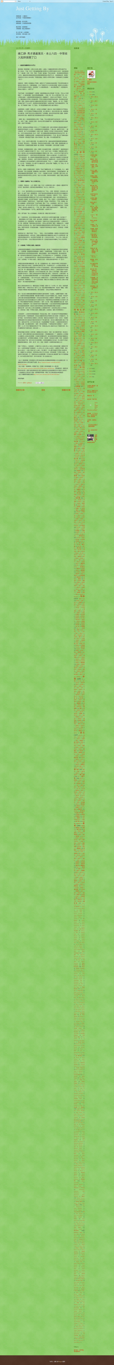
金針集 (83, 355)
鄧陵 (82, 790)
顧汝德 (79, 901)
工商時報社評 (81, 109)
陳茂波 (78, 561)
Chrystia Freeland (78, 985)
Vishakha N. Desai (78, 1323)
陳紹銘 (83, 572)
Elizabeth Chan (79, 1021)
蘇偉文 (78, 894)
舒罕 (84, 631)
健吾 (79, 448)
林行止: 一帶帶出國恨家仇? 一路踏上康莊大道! (94, 242)
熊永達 (77, 727)
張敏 (84, 472)
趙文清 (80, 735)
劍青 (82, 759)
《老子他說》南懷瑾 (78, 71)
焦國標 (83, 624)
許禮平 (83, 529)
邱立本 (77, 352)
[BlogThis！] (38, 383)
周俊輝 (77, 297)
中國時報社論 (81, 112)
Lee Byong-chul (79, 1129)
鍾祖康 (83, 863)
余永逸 (83, 216)
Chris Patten (82, 975)
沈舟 (80, 280)
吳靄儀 (83, 237)
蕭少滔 (79, 829)
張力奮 (76, 457)
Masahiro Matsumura (78, 1165)
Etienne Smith (82, 1025)
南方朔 (82, 367)
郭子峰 (76, 534)
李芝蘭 (79, 256)
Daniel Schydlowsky (78, 992)
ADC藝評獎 (77, 906)
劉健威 (75, 749)
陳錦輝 (83, 587)
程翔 (83, 626)
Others (75, 1218)
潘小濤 (76, 770)
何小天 (76, 204)
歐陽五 (83, 764)
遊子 (75, 718)
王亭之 (83, 136)
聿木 (75, 197)
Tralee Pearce (80, 1318)
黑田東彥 (76, 674)
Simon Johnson (81, 1278)
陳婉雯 (83, 568)
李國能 (83, 263)
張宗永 (78, 465)
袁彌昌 (80, 434)
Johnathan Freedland (78, 1093)
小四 (79, 103)
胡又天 (81, 390)
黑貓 (81, 674)
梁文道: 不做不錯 (92, 399)
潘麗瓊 (75, 774)
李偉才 (82, 261)
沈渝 (82, 283)
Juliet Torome (79, 1112)
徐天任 (81, 417)
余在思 (83, 218)
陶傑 (82, 596)
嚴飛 (82, 891)
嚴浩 (75, 893)
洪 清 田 (83, 381)
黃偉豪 (83, 662)
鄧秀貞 (77, 790)
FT (82, 1026)
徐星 (82, 419)
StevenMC (76, 1295)
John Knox (82, 1090)
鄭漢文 (83, 806)
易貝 (79, 316)
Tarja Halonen (82, 1301)
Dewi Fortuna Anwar (80, 1009)
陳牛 (79, 551)
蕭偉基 (81, 833)
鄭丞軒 (83, 795)
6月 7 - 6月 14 (94, 134)
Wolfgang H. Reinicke (78, 1328)
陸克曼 (77, 600)
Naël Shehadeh (81, 1199)
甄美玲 (75, 729)
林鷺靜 (81, 348)
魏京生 (76, 872)
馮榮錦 (83, 640)
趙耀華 (81, 740)
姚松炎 (80, 374)
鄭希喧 (81, 797)
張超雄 (83, 476)
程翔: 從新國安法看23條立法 (94, 181)
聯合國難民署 (81, 850)
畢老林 (78, 512)
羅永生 (80, 874)
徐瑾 (82, 422)
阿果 (75, 360)
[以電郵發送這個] (36, 383)
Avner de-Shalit (77, 949)
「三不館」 (76, 90)
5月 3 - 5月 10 (94, 292)
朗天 (83, 426)
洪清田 (83, 383)
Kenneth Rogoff (77, 1121)
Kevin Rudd (80, 1122)
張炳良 (76, 469)
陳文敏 (79, 548)
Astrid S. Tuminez (78, 946)
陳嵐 (82, 573)
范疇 (77, 400)
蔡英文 (79, 781)
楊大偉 (79, 681)
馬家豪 (81, 439)
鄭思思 (79, 800)
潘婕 (78, 771)
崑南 (78, 451)
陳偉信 (76, 567)
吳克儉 (83, 227)
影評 (75, 761)
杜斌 (78, 277)
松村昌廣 (80, 319)
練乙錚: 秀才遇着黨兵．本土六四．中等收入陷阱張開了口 (94, 272)
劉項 (78, 754)
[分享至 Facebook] (41, 383)
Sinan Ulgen (76, 1282)
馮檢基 (76, 642)
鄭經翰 (78, 806)
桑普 (81, 427)
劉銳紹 (76, 757)
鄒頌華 (79, 720)
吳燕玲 (77, 237)
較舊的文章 (66, 390)
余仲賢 (77, 218)
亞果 (80, 290)
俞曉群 (83, 362)
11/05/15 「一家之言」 (94, 256)
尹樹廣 (83, 115)
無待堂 (77, 624)
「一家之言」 (78, 88)
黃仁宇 (82, 643)
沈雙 (80, 285)
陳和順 (79, 556)
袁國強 (75, 433)
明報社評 (79, 309)
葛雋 (77, 711)
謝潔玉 (79, 858)
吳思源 (75, 230)
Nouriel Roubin (78, 1210)
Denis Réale (76, 1006)
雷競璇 (81, 722)
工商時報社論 (80, 110)
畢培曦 (76, 513)
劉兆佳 (81, 744)
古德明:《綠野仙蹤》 (91, 420)
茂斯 (78, 397)
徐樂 (78, 422)
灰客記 (83, 191)
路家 (82, 717)
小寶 (75, 109)
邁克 (78, 860)
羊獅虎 (77, 196)
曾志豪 (83, 614)
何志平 (75, 206)
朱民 (82, 184)
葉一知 (75, 698)
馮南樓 (83, 638)
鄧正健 (83, 788)
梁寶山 (77, 510)
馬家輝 (76, 441)
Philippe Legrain (78, 1229)
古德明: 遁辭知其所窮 (93, 198)
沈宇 (80, 278)
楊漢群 (75, 689)
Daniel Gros (80, 990)
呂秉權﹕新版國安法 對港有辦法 (94, 230)
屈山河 (76, 306)
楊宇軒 (83, 682)
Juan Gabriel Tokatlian (79, 1110)
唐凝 (82, 409)
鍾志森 (83, 860)
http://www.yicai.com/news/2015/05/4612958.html (46, 374)
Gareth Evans (78, 1028)
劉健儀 (80, 749)
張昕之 (76, 467)
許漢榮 (77, 529)
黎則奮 (78, 814)
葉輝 (80, 708)
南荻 (78, 369)
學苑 (83, 819)
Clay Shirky (76, 987)
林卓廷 (78, 331)
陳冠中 (75, 560)
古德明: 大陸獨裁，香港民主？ (94, 166)
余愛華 (76, 223)
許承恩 (76, 525)
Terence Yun (78, 1306)
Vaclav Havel (77, 1320)
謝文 (80, 853)
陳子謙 (78, 544)
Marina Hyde (76, 1151)
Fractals (77, 1026)
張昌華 (83, 465)
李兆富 (79, 251)
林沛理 (82, 329)
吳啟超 (79, 234)
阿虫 (82, 359)
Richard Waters (81, 1241)
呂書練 (75, 242)
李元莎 (76, 246)
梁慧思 (83, 506)
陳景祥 (76, 575)
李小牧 (83, 244)
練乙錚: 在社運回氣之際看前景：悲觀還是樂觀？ (94, 188)
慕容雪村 (80, 761)
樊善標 (77, 764)
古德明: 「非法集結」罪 (94, 225)
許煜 (83, 527)
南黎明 (83, 369)
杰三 (84, 316)
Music (83, 1196)
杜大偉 (79, 275)
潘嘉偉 (77, 773)
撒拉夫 (78, 763)
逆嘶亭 (78, 436)
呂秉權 (80, 241)
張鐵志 (79, 489)
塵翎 (79, 723)
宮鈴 (78, 414)
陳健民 (82, 567)
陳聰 (82, 589)
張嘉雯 (79, 482)
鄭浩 (78, 802)
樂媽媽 (83, 763)
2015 (90, 94)
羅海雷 (81, 879)
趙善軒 (78, 738)
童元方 (78, 628)
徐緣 (75, 424)
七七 (83, 100)
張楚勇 (75, 479)
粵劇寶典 (78, 694)
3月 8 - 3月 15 (94, 326)
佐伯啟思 (78, 201)
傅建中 (78, 606)
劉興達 (83, 757)
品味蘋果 (83, 371)
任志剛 (83, 165)
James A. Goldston (79, 1069)
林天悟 (83, 323)
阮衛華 (81, 289)
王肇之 (78, 141)
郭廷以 (82, 536)
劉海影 (81, 747)
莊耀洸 (75, 520)
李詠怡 (81, 265)
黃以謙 (78, 649)
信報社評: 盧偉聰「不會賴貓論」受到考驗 (94, 250)
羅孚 (84, 875)
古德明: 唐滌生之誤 (93, 155)
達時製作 (80, 718)
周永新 (79, 295)
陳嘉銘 (78, 582)
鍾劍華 (77, 865)
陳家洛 (83, 563)
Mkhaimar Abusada (78, 1184)
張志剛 (81, 462)
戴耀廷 (79, 848)
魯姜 (75, 809)
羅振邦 (75, 879)
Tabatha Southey (79, 1297)
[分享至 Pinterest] (43, 383)
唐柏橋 (83, 407)
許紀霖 (78, 527)
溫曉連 (78, 693)
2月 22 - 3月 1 (94, 334)
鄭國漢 (77, 804)
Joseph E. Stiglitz (79, 1107)
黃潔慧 (80, 667)
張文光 (77, 460)
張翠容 (77, 484)
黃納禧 (77, 659)
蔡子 (79, 776)
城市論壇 (78, 373)
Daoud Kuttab (77, 994)
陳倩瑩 (83, 561)
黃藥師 (78, 671)
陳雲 (79, 579)
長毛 (76, 357)
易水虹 (80, 314)
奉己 (75, 304)
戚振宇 (79, 491)
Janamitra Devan (78, 1073)
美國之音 (79, 388)
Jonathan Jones (78, 1098)
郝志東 (83, 436)
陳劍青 (81, 584)
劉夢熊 (76, 756)
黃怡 (75, 652)
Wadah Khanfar (79, 1326)
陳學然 (78, 587)
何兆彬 (81, 204)
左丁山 (83, 158)
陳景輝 (82, 575)
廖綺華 (77, 725)
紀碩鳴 (83, 385)
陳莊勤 (77, 573)
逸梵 (75, 635)
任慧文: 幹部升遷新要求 (94, 176)
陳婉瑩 (77, 570)
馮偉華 (77, 640)
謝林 (77, 857)
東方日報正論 (79, 317)
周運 (75, 301)
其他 (77, 292)
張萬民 (79, 481)
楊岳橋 (81, 684)
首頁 (43, 390)
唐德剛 (77, 409)
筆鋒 (78, 630)
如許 (79, 177)
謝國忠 (81, 857)
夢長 (84, 723)
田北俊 (75, 161)
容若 (80, 416)
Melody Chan (77, 1167)
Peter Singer (77, 1227)
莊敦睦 (78, 517)
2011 (90, 377)
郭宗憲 (78, 537)
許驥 (83, 531)
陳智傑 (79, 577)
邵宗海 (79, 354)
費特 (77, 633)
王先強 (79, 134)
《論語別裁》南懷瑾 (79, 85)
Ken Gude (81, 1119)
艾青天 (79, 197)
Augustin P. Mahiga (78, 947)
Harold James (81, 1042)
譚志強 (83, 882)
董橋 (80, 713)
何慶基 (80, 213)
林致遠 (75, 336)
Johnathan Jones (77, 1095)
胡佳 (83, 391)
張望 (82, 474)
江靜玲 (77, 189)
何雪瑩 (80, 211)
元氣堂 (81, 117)
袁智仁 (80, 433)
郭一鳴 (83, 532)
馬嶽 (75, 446)
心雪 (81, 122)
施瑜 (80, 379)
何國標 (78, 209)
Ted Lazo (82, 1304)
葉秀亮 (75, 699)
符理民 (81, 513)
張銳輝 (80, 486)
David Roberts (82, 1002)
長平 (81, 357)
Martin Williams (79, 1163)
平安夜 (81, 160)
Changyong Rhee (79, 970)
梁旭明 (79, 494)
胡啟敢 (81, 393)
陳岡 (84, 556)
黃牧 (77, 654)
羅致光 (81, 877)
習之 (75, 515)
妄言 (84, 177)
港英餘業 (78, 619)
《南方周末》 (77, 78)
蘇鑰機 (83, 896)
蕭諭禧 (77, 836)
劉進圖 (80, 752)
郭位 (75, 536)
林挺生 (80, 336)
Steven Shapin (77, 1294)
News (77, 1205)
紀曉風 (78, 386)
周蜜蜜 (79, 301)
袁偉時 (81, 431)
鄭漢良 (77, 807)
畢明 (83, 512)
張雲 (77, 477)
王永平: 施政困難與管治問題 (94, 171)
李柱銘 (79, 258)
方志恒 (79, 124)
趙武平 (79, 737)
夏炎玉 (80, 410)
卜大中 (81, 102)
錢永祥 (81, 838)
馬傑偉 (80, 445)
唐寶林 (75, 410)
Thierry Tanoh (77, 1311)
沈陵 (78, 283)
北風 (80, 148)
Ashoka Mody (81, 942)
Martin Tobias (82, 1162)
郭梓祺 (83, 539)
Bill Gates (78, 959)
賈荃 (80, 715)
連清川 (78, 532)
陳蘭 (84, 592)
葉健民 (79, 703)
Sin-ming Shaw (79, 1280)
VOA (75, 1325)
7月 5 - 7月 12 (94, 118)
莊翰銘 (81, 518)
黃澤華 (79, 669)
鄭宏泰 (76, 797)
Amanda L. (76, 918)
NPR (84, 1211)
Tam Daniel (76, 1299)
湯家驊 (77, 623)
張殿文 (80, 479)
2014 (90, 368)
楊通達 (80, 686)
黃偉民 (83, 659)
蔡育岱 (80, 780)
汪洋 (77, 278)
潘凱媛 (83, 771)
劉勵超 (77, 759)
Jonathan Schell (77, 1100)
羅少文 (75, 874)
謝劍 (75, 858)
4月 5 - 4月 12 (94, 309)
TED (78, 1302)
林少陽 (78, 324)
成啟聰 (77, 184)
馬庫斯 (83, 441)
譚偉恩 (76, 884)
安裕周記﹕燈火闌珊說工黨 (94, 287)
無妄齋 (83, 623)
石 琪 (80, 161)
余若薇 (77, 222)
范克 (83, 397)
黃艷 (77, 672)
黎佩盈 (76, 811)
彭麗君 (83, 612)
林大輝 (78, 321)
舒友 (75, 631)
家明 (82, 414)
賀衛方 (81, 633)
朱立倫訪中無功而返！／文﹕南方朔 (94, 265)
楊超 (78, 687)
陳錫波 (77, 589)
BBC (75, 954)
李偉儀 (78, 263)
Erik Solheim (77, 1023)
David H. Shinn (79, 999)
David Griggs (82, 997)
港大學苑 (83, 618)
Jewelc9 (79, 1085)
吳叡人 (83, 235)
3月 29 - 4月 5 (94, 313)
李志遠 (76, 254)
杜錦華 (83, 277)
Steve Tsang (79, 1292)
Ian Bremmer (82, 1054)
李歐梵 (83, 271)
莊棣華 (83, 517)
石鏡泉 (78, 163)
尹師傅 (78, 115)
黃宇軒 (83, 649)
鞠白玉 (78, 867)
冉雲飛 (75, 146)
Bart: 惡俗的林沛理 (92, 430)
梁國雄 (78, 503)
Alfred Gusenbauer (78, 915)
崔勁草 (83, 451)
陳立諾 (81, 553)
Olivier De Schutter (78, 1215)
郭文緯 (81, 534)
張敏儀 (77, 474)
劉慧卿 (81, 756)
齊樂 (82, 742)
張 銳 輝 (83, 455)
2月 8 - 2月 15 (94, 342)
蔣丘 (78, 785)
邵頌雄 (78, 355)
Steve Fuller (82, 1290)
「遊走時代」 (81, 91)
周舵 (82, 299)
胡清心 (75, 395)
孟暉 (84, 304)
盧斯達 (78, 827)
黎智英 (83, 814)
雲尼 (80, 637)
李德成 (77, 270)
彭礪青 (77, 614)
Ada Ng (81, 905)
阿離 (80, 360)
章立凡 (75, 602)
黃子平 (81, 642)
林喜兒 (81, 340)
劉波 (75, 745)
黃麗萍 (83, 671)
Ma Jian (81, 1141)
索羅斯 (76, 431)
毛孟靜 (76, 129)
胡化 (80, 391)
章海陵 (80, 602)
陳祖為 (81, 565)
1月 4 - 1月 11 (94, 363)
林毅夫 (79, 345)
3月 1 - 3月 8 (94, 330)
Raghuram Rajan (78, 1232)
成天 (79, 182)
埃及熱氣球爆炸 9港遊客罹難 (93, 425)
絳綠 (82, 630)
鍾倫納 (77, 862)
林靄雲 (76, 348)
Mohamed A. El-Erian (79, 1187)
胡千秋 (75, 391)
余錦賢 (75, 225)
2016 (90, 92)
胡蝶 (80, 395)
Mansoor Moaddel (78, 1145)
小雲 (82, 107)
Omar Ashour (78, 1217)
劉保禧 (79, 745)
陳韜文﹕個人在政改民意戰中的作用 (94, 160)
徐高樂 (80, 421)
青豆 (75, 362)
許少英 (77, 524)
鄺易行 (78, 870)
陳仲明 (75, 555)
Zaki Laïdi (77, 1338)
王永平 (79, 133)
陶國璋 (81, 594)
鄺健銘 (83, 870)
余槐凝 (81, 223)
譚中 (79, 882)
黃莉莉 (83, 664)
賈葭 (84, 715)
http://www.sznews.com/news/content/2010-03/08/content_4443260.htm (36, 368)
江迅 (77, 187)
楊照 (82, 687)
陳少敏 (79, 546)
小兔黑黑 (80, 105)
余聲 (81, 225)
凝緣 (78, 818)
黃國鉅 (78, 664)
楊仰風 (77, 682)
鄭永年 (77, 795)
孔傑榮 (79, 121)
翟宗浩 (75, 730)
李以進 (75, 247)
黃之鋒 (76, 643)
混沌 (90, 80)
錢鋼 (82, 841)
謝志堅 (83, 855)
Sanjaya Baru (79, 1261)
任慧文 (77, 167)
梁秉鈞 (83, 496)
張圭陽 (83, 460)
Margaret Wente (78, 1148)
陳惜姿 (83, 570)
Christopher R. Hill (78, 983)
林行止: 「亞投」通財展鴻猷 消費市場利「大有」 (94, 209)
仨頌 (82, 145)
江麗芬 (77, 191)
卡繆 (78, 150)
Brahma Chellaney (80, 968)
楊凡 (75, 681)
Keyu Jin (76, 1124)
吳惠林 (78, 235)
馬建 (77, 439)
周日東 (79, 294)
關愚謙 (83, 889)
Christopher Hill (78, 980)
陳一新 (75, 543)
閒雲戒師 (80, 635)
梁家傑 (79, 500)
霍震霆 (79, 843)
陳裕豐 (79, 580)
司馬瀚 (80, 154)
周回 (83, 295)
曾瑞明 (77, 616)
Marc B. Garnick (78, 1146)
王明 (79, 136)
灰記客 (78, 192)
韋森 (75, 402)
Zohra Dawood (77, 1342)
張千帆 (81, 457)
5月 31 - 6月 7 (94, 139)
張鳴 (82, 484)
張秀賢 (80, 464)
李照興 (76, 266)
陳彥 (80, 560)
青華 (79, 362)
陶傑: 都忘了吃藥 (93, 203)
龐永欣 (81, 872)
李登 (77, 265)
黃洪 (79, 657)
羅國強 (80, 881)
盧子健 (78, 821)
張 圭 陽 (77, 455)
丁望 (79, 98)
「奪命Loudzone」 (79, 94)
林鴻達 (83, 347)
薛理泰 (75, 853)
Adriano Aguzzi (81, 908)
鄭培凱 (83, 804)
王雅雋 (79, 139)
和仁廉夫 (77, 302)
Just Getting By (32, 8)
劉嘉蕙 (83, 754)
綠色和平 (81, 729)
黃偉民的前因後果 (80, 661)
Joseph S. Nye (79, 1109)
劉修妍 (76, 747)
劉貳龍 (75, 752)
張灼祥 (75, 464)
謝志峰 (78, 855)
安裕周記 (81, 180)
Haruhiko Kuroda (79, 1043)
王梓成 (81, 138)
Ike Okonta (76, 1057)
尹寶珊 (76, 117)
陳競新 (79, 592)
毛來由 (81, 127)
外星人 (77, 158)
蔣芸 (82, 785)
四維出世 (82, 156)
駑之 (82, 807)
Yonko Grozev (77, 1332)
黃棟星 (81, 666)
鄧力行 (79, 787)
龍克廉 (79, 846)
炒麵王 (83, 350)
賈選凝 (77, 717)
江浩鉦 (83, 187)
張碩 (83, 482)
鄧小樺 (78, 788)
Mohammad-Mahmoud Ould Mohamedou (79, 1191)
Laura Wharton (81, 1127)
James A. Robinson (78, 1071)
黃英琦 (83, 657)
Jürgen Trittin (77, 1114)
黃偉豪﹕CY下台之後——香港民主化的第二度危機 (92, 415)
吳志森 (78, 229)
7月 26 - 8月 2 (94, 105)
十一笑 (76, 102)
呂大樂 (79, 239)
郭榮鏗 (77, 541)
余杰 (77, 220)
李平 (80, 247)
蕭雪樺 (75, 834)
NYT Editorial (79, 1213)
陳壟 (75, 591)
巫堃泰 (78, 244)
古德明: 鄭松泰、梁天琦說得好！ (92, 386)
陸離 (82, 600)
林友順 (77, 322)
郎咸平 (81, 400)
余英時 (83, 222)
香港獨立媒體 (77, 405)
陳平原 (83, 551)
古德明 (81, 152)
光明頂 (78, 168)
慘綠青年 (83, 725)
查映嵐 (77, 381)
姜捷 (83, 376)
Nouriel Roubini (77, 1211)
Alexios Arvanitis (78, 913)
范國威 (83, 398)
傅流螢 (83, 606)
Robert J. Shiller (79, 1248)
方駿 (77, 127)
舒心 (79, 631)
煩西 (84, 693)
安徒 (80, 179)
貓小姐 (83, 836)
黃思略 (80, 655)
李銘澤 (83, 268)
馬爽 (75, 445)
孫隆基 (79, 412)
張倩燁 (82, 469)
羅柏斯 (76, 877)
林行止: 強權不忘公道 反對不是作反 (92, 391)
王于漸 (80, 131)
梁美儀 (78, 498)
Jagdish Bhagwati (80, 1067)
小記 (78, 107)
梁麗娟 (83, 508)
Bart (82, 953)
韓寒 (79, 868)
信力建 (77, 364)
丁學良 (79, 100)
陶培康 (76, 596)
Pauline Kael (82, 1220)
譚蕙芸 (76, 886)
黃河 (84, 652)
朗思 (77, 427)
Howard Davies (77, 1052)
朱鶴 (84, 186)
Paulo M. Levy (79, 1222)
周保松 (83, 297)
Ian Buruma (79, 1055)
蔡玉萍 (81, 778)
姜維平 (77, 378)
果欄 (75, 350)
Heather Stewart (77, 1045)
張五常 (83, 458)
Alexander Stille (78, 911)
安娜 (77, 179)
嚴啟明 (79, 893)
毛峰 (82, 129)
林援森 (75, 342)
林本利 (77, 326)
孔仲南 (75, 119)
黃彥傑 (75, 655)
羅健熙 (75, 881)
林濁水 (77, 347)
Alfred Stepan (77, 917)
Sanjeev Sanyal (77, 1263)
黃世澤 (83, 647)
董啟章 (75, 713)
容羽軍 (75, 416)
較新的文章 (20, 390)
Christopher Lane (78, 982)
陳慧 (80, 585)
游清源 (83, 621)
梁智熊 (79, 505)
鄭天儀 (79, 794)
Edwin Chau (82, 1019)
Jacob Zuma (82, 1066)
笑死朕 (83, 429)
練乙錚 (82, 775)
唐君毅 (78, 407)
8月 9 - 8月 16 (94, 97)
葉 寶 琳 (81, 696)
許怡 (82, 524)
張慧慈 (75, 486)
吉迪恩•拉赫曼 (78, 170)
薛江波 (77, 851)
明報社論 (79, 313)
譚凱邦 (81, 884)
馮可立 (78, 638)
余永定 (78, 216)
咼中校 (77, 371)
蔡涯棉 (79, 783)
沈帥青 (79, 282)
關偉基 (81, 887)
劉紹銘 (81, 751)
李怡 (83, 254)
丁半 (81, 96)
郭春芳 (83, 537)
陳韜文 (79, 591)
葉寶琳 (78, 710)
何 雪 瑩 (83, 203)
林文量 (83, 324)
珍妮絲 (78, 385)
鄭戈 (84, 794)
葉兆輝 (81, 698)
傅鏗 (79, 611)
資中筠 (75, 715)
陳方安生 (80, 549)
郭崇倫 (77, 539)
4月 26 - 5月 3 (94, 296)
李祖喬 (79, 259)
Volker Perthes (81, 1325)
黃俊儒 (81, 654)
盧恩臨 (83, 826)
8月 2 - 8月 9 (94, 101)
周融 (83, 301)
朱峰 (75, 186)
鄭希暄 (75, 799)
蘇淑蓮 (83, 894)
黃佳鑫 (81, 650)
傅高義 (77, 607)
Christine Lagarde (78, 978)
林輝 (84, 345)
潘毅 (82, 773)
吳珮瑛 (80, 230)
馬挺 (77, 443)
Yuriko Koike (82, 1337)
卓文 (81, 292)
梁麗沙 (77, 508)
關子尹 (83, 886)
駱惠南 (78, 845)
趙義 (77, 740)
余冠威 (83, 220)
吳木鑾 (78, 227)
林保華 (80, 333)
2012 (90, 374)
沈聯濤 (75, 285)
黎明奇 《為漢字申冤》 (79, 811)
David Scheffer (79, 1004)
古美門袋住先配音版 (94, 194)
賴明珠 (76, 838)
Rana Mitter (76, 1234)
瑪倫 (82, 727)
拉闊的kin (82, 306)
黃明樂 (79, 652)
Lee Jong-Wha (77, 1131)
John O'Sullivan (79, 1091)
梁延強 (78, 496)
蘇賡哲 (77, 896)
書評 (79, 426)
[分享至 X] (40, 383)
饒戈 (81, 898)
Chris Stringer (79, 977)
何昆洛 (80, 206)
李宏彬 (81, 252)
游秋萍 (78, 621)
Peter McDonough (79, 1225)
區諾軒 (79, 450)
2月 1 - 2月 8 (94, 347)
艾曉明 (79, 199)
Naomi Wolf (79, 1201)
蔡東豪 (75, 780)
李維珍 (78, 268)
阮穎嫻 (75, 290)
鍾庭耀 (83, 862)
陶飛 (77, 594)
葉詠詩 (79, 705)
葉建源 (80, 699)
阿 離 (78, 359)
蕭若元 (79, 831)
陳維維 (76, 584)
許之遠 (83, 522)
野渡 (82, 541)
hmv (81, 1050)
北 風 (80, 146)
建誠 (82, 378)
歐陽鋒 (81, 768)
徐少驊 (76, 419)
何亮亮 (79, 208)
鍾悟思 (77, 863)
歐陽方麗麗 (79, 766)
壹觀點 (78, 612)
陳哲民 (77, 563)
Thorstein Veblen (77, 1313)
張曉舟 (79, 487)
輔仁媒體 (76, 742)
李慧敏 (77, 271)
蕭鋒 (84, 834)
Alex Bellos (79, 910)
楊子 (84, 681)
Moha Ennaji (77, 1186)
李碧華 (82, 266)
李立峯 (80, 249)
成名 (83, 182)
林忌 (81, 328)
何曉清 (79, 215)
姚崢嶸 (79, 376)
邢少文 (79, 287)
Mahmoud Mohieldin (78, 1143)
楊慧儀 (80, 689)
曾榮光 (83, 616)
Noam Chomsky (78, 1208)
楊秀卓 (76, 684)
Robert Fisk (82, 1246)
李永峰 (75, 249)
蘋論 (76, 898)
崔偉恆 (77, 453)
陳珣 (77, 565)
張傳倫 (81, 477)
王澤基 (79, 143)
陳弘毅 (76, 553)
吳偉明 (78, 232)
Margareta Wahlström (78, 1150)
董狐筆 (81, 711)
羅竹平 (79, 875)
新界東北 (79, 676)
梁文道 (79, 493)
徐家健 (75, 421)
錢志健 (75, 839)
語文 (82, 732)
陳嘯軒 (75, 585)
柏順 (84, 379)
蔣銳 (75, 787)
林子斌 (83, 321)
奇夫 (82, 302)
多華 (75, 177)
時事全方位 (80, 424)
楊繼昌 (79, 691)
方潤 (84, 126)
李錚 (81, 273)
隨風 (75, 843)
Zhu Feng (81, 1340)
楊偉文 (75, 686)
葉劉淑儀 (79, 706)
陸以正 (82, 599)
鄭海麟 (83, 802)
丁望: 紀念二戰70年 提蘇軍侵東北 (94, 235)
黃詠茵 (75, 667)
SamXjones (82, 1260)
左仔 (77, 160)
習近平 (79, 515)
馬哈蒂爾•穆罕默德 (80, 438)
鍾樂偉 (83, 865)
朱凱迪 (79, 186)
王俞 (77, 138)
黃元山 (78, 645)
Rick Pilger (77, 1242)
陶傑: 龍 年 (90, 395)
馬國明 (81, 443)
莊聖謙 (76, 518)
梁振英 (79, 501)
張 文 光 (83, 453)
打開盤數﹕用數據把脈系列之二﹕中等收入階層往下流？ (94, 280)
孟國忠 (79, 304)
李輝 (77, 273)
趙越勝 (83, 738)
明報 (81, 307)
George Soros (77, 1030)
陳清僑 (78, 572)
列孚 (84, 168)
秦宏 (78, 429)
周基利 (77, 299)
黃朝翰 (76, 666)
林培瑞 (79, 338)
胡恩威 (76, 393)
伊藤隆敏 (83, 167)
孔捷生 (82, 119)
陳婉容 (78, 568)
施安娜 (75, 379)
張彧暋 (79, 470)
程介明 (77, 626)
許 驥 (79, 522)
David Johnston (77, 1000)
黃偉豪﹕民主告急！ (94, 260)
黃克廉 (76, 650)
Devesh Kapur (82, 1007)
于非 (75, 103)
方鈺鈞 (79, 126)
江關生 (83, 189)
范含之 (78, 398)
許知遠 (82, 525)
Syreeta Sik (82, 1295)
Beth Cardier (82, 958)
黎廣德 (78, 816)
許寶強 (77, 531)
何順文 (75, 213)
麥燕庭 (79, 604)
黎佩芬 (80, 809)
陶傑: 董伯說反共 (93, 221)
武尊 (79, 350)
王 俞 (75, 131)
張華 (75, 476)
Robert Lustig (77, 1249)
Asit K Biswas (79, 944)
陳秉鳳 (81, 558)
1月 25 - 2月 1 (94, 351)
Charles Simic (77, 971)
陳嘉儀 (83, 582)
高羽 (80, 446)
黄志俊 (81, 672)
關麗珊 (77, 891)
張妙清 (76, 462)
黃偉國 (77, 662)
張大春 (76, 458)
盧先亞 (79, 823)
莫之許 (80, 520)
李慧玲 (83, 270)
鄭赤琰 (80, 799)
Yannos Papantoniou (78, 1330)
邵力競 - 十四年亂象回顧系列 (79, 1350)
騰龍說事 (80, 899)
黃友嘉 (83, 645)
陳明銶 (76, 558)
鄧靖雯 (75, 792)
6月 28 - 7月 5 (94, 122)
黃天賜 (77, 647)
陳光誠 (80, 555)
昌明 (77, 307)
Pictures (76, 1230)
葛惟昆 (83, 710)
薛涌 (82, 851)
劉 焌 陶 (76, 744)
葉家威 (79, 701)
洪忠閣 (77, 383)
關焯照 (76, 889)
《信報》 (80, 76)
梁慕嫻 (78, 506)
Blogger (60, 1361)
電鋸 (75, 723)
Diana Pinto (77, 1011)
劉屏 (83, 745)
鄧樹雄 (80, 792)
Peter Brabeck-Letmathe (79, 1223)
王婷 (75, 139)
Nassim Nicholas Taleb (79, 1203)
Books (83, 966)
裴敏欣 (80, 730)
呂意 (80, 242)
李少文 (81, 246)
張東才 (81, 467)
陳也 (80, 543)
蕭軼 (80, 834)
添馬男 (83, 510)
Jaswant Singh (77, 1074)
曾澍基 (77, 618)
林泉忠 (80, 335)
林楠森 (79, 343)
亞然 (84, 290)
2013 (90, 371)
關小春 (76, 887)
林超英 (80, 342)
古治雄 (83, 150)
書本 (75, 426)
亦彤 (78, 165)
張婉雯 (79, 472)
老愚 (82, 196)
